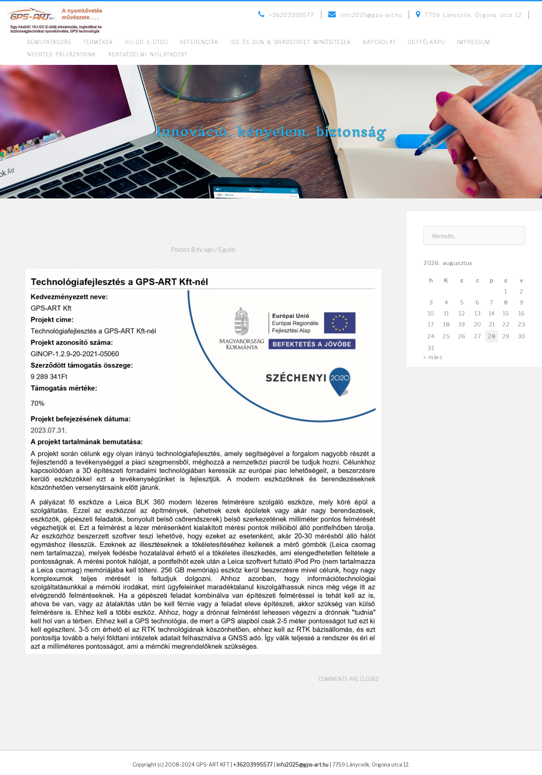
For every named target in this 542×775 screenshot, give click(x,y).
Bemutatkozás (49, 42)
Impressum (473, 42)
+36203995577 (253, 764)
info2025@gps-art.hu (303, 764)
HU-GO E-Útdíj (146, 42)
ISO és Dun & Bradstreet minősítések (290, 42)
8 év (196, 249)
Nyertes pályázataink (61, 54)
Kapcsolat (379, 42)
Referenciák (199, 42)
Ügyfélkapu (426, 42)
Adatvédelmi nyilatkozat (148, 54)
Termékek (98, 42)
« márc (432, 357)
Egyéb (226, 249)
